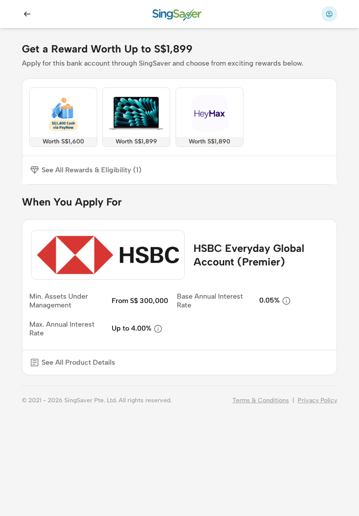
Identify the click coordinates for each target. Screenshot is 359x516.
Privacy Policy (317, 400)
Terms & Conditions (260, 400)
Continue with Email (105, 474)
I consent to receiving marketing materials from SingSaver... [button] (145, 491)
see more (242, 491)
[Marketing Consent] (26, 491)
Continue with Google (265, 474)
